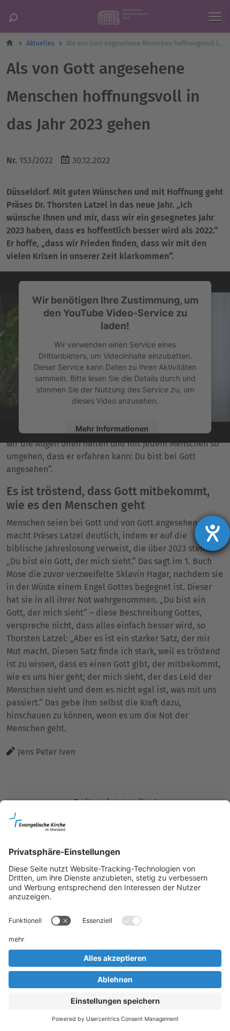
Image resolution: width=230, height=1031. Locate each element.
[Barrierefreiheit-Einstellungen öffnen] (212, 533)
